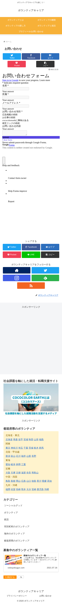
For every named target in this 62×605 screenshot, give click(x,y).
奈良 (28, 472)
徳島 (34, 481)
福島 (41, 439)
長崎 (18, 489)
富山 (13, 456)
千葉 (26, 448)
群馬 (41, 448)
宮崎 (34, 489)
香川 (39, 481)
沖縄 (46, 489)
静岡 (18, 464)
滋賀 (23, 472)
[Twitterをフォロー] (45, 270)
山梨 (28, 456)
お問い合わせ (45, 596)
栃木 (36, 448)
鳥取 (8, 481)
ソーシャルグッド (13, 505)
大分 (28, 489)
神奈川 (14, 448)
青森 (15, 439)
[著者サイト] (16, 270)
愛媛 (44, 481)
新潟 (8, 456)
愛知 (8, 464)
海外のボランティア (14, 533)
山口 (28, 481)
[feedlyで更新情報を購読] (45, 278)
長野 (34, 456)
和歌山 (35, 472)
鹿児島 (40, 489)
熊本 (23, 489)
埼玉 (20, 448)
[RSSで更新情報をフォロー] (31, 285)
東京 (8, 448)
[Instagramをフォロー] (16, 278)
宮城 (26, 439)
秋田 (31, 439)
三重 (23, 464)
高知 (49, 481)
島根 (13, 481)
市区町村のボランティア (16, 526)
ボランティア (11, 512)
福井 (23, 456)
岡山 (18, 481)
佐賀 (13, 489)
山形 (36, 439)
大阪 (8, 472)
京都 (18, 472)
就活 (6, 519)
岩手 (20, 439)
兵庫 (13, 472)
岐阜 (13, 464)
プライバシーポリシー (17, 596)
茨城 (31, 448)
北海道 (9, 439)
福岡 (8, 489)
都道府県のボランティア (16, 540)
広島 (23, 481)
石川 (18, 456)
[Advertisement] (31, 340)
